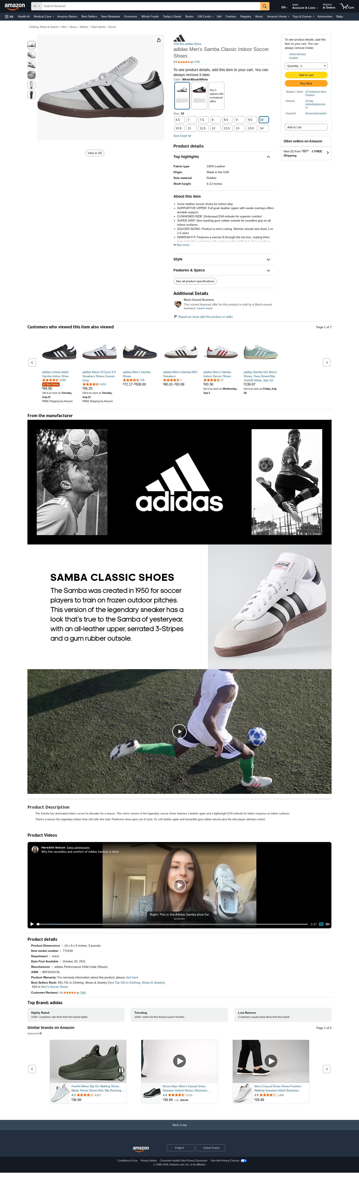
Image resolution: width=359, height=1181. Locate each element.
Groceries (130, 16)
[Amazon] (15, 6)
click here (132, 977)
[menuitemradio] (321, 924)
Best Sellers (89, 16)
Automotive (324, 16)
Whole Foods (150, 16)
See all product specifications (195, 281)
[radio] (32, 45)
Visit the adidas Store (187, 44)
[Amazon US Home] (141, 1149)
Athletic (84, 27)
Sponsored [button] (33, 1033)
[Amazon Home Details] (288, 16)
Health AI (24, 16)
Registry (245, 16)
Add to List (294, 127)
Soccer (112, 27)
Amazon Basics (67, 16)
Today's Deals (172, 16)
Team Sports (98, 27)
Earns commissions (78, 847)
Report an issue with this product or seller (205, 316)
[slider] (172, 924)
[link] (59, 374)
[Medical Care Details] (53, 16)
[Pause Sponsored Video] (121, 1070)
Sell (219, 16)
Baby (339, 16)
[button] (9, 16)
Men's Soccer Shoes (54, 986)
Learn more (205, 308)
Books (189, 16)
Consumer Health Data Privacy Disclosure (183, 1160)
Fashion (231, 16)
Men (64, 27)
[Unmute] (328, 924)
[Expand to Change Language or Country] (287, 7)
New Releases (110, 16)
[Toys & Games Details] (313, 16)
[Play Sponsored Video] (179, 1061)
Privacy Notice (149, 1160)
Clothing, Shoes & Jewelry (44, 27)
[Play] (31, 924)
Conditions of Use (127, 1160)
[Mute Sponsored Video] (121, 1078)
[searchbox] (151, 6)
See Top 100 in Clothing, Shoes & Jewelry (136, 982)
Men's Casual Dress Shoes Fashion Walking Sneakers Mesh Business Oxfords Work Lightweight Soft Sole (277, 1088)
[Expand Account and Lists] (317, 8)
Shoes (73, 27)
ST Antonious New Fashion (315, 93)
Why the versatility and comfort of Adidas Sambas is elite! (80, 851)
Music (259, 16)
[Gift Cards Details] (213, 16)
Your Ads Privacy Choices (224, 1160)
